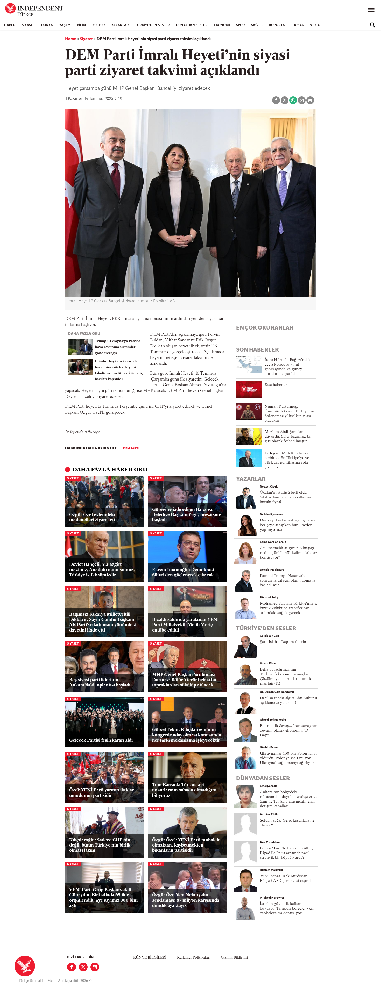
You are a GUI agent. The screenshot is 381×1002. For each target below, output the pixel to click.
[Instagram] (94, 967)
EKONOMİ (222, 25)
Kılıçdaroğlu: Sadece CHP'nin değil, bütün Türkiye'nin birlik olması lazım (99, 845)
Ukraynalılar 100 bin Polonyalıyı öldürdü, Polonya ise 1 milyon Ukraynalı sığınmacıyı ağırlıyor (288, 758)
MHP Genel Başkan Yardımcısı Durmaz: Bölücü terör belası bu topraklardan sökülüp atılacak (184, 680)
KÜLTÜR (98, 25)
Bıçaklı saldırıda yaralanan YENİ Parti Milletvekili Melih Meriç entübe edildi (185, 625)
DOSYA (298, 25)
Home (70, 39)
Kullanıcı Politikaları (193, 958)
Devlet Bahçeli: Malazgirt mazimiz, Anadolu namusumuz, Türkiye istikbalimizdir (102, 569)
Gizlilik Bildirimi (234, 958)
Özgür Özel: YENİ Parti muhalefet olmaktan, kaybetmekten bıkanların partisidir (187, 845)
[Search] (372, 25)
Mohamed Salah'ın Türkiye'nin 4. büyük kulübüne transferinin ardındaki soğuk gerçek (288, 608)
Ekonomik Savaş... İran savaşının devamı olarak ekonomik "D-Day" (289, 730)
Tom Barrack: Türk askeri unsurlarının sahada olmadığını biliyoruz (184, 790)
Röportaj (277, 25)
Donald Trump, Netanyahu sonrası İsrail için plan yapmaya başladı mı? (287, 580)
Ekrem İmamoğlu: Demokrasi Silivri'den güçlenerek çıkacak (183, 572)
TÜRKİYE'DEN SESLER (152, 25)
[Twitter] (83, 967)
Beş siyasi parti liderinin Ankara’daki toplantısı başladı (99, 683)
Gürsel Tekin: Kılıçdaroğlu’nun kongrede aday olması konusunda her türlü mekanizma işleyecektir (186, 735)
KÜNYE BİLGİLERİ (149, 958)
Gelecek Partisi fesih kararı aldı (101, 740)
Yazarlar (120, 25)
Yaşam (65, 25)
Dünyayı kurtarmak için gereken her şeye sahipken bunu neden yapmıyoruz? (288, 525)
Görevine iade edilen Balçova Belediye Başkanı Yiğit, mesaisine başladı (186, 515)
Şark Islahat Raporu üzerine (284, 642)
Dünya (47, 25)
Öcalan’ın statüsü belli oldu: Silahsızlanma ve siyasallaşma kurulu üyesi (285, 497)
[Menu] (371, 10)
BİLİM (81, 25)
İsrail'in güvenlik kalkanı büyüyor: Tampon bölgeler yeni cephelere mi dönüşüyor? (287, 908)
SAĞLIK (257, 25)
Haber (10, 25)
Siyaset (28, 25)
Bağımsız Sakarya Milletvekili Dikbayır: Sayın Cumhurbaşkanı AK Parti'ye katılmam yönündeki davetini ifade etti (102, 622)
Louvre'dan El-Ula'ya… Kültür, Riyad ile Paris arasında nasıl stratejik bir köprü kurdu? (286, 853)
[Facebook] (71, 967)
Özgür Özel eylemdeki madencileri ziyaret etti (93, 517)
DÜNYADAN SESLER (192, 25)
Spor (240, 25)
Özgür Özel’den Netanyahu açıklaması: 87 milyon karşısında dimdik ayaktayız (185, 900)
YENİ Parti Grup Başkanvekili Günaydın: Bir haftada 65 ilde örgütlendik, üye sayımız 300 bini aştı (103, 898)
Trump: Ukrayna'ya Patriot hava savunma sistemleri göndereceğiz (117, 347)
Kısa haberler (276, 385)
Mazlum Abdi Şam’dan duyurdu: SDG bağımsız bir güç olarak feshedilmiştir (288, 436)
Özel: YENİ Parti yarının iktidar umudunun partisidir (101, 793)
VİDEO (315, 25)
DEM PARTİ (131, 448)
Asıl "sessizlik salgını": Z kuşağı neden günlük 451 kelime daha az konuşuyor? (288, 553)
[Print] (310, 100)
